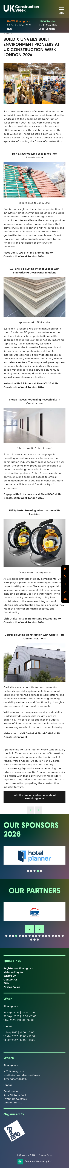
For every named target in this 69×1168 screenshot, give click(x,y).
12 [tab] (43, 936)
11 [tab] (39, 936)
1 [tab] (28, 871)
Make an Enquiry (13, 972)
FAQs (6, 983)
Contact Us (10, 979)
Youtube (65, 599)
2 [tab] (31, 871)
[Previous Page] (30, 810)
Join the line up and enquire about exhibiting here (34, 797)
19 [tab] (31, 939)
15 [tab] (53, 936)
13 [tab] (46, 936)
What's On (10, 975)
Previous (29, 929)
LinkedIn (65, 569)
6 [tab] (23, 936)
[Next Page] (38, 810)
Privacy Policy (12, 987)
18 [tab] (63, 936)
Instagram (65, 591)
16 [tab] (56, 936)
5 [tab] (41, 871)
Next (39, 929)
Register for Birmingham (18, 968)
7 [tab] (26, 936)
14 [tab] (49, 936)
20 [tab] (34, 939)
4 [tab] (38, 871)
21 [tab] (38, 939)
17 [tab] (59, 936)
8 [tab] (29, 936)
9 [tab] (33, 936)
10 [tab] (36, 936)
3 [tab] (34, 871)
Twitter (65, 576)
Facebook (65, 584)
